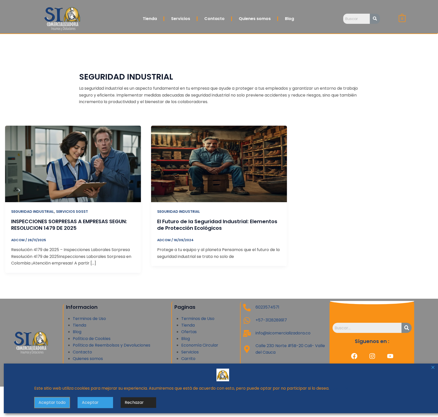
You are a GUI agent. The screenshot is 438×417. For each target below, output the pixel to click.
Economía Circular (199, 345)
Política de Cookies (92, 339)
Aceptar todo (52, 402)
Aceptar (90, 402)
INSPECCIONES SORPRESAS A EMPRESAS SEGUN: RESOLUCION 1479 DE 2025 (69, 225)
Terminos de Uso (89, 318)
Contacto (214, 19)
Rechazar (134, 402)
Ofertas (189, 332)
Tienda (150, 19)
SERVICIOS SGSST (72, 211)
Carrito (188, 359)
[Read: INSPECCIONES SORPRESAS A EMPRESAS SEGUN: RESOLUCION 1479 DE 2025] (73, 163)
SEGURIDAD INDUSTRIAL (32, 211)
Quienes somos (255, 19)
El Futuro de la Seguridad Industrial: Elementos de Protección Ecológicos (217, 225)
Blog (289, 19)
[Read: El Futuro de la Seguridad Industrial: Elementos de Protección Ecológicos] (219, 163)
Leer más (339, 388)
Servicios (180, 19)
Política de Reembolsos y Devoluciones (111, 345)
